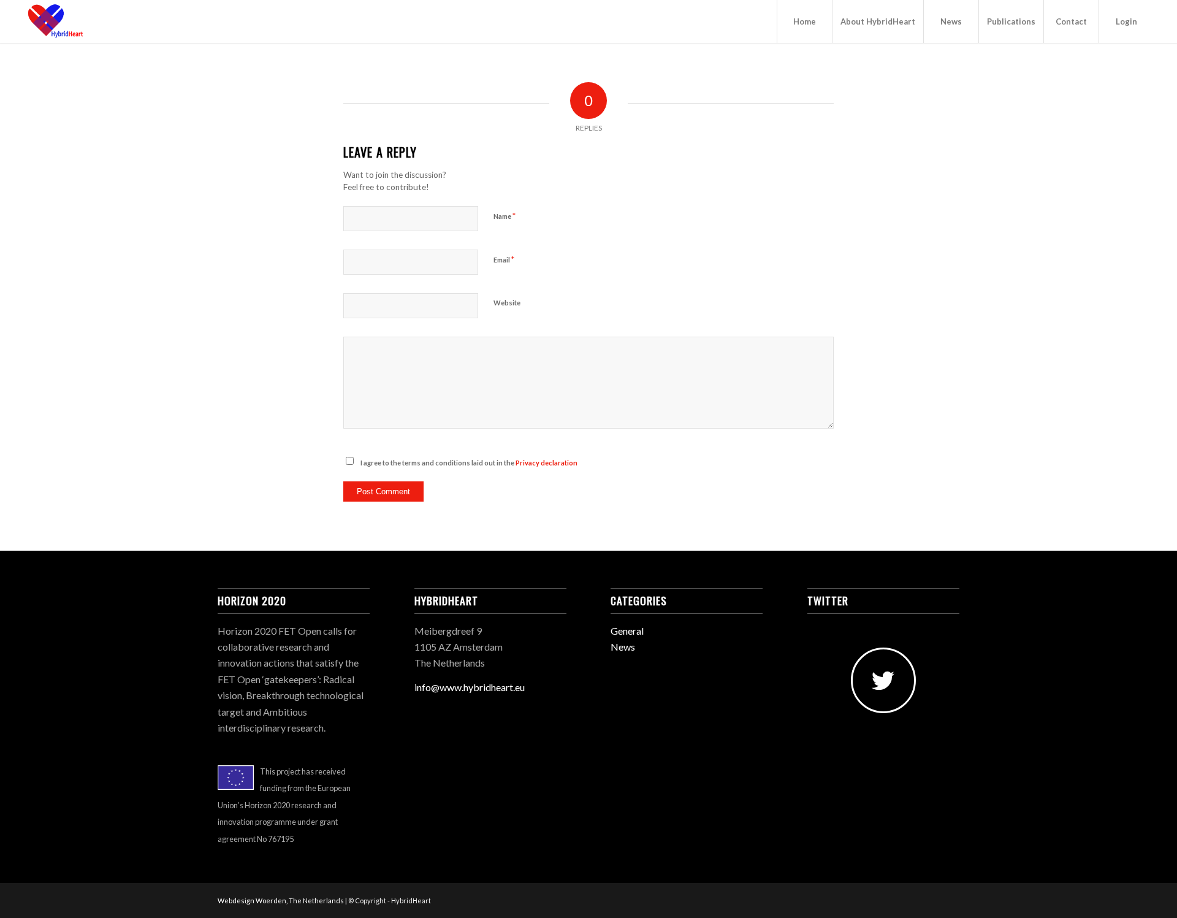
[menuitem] (804, 21)
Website (506, 303)
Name (504, 216)
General (627, 631)
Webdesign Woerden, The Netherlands (281, 901)
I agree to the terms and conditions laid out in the (468, 463)
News (623, 646)
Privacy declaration (546, 463)
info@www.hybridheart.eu (469, 687)
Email (503, 259)
